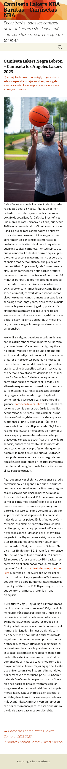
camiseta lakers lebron (29, 404)
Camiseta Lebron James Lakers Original (34, 745)
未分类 (38, 77)
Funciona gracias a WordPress (33, 761)
